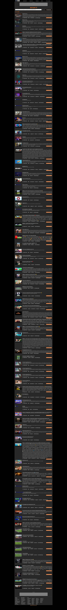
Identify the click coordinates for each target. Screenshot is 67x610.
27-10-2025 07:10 (25, 469)
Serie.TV (36, 206)
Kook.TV (31, 108)
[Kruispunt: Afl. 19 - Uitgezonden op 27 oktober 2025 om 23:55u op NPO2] (18, 16)
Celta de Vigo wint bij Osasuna (26, 547)
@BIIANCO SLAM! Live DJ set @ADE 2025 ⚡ (28, 298)
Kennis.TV (31, 42)
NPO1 (28, 47)
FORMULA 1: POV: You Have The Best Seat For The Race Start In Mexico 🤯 (32, 190)
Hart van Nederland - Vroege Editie (27, 209)
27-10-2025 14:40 (25, 335)
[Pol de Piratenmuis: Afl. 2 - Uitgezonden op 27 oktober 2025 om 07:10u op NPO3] (18, 469)
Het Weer (23, 406)
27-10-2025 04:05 (25, 507)
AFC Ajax (16, 598)
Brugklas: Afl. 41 (24, 203)
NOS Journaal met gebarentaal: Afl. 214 (27, 436)
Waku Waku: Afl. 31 (25, 166)
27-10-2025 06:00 (25, 495)
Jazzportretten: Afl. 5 (25, 311)
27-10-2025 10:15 (25, 415)
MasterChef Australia (25, 105)
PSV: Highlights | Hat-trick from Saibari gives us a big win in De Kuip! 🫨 (32, 585)
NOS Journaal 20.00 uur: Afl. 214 (26, 87)
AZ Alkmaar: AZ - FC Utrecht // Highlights (28, 565)
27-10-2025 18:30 (25, 163)
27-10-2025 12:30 (25, 365)
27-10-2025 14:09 (25, 347)
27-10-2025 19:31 (25, 102)
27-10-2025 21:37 (25, 53)
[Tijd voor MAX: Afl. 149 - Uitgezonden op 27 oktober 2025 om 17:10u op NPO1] (18, 232)
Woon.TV (36, 258)
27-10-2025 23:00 (25, 36)
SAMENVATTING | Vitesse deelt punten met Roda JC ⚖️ (29, 579)
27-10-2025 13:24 (25, 357)
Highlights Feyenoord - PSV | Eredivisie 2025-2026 (29, 235)
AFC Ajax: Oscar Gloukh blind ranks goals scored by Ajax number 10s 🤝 (32, 292)
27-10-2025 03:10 (25, 519)
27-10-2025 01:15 (25, 536)
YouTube (29, 36)
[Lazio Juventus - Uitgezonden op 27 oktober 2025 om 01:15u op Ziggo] (18, 544)
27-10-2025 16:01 (25, 303)
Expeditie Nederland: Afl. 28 (26, 160)
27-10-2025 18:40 (25, 158)
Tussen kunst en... (23, 604)
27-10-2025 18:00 (25, 194)
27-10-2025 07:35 (25, 463)
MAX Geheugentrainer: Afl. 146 (26, 400)
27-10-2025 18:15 (25, 175)
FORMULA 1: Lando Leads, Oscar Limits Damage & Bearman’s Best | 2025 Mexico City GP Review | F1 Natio (36, 338)
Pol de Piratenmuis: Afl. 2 (25, 466)
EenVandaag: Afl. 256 (25, 172)
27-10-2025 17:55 (25, 206)
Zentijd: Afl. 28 (24, 424)
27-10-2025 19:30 (25, 108)
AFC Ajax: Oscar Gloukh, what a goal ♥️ (27, 261)
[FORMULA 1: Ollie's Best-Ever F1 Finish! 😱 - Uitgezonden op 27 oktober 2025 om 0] (18, 562)
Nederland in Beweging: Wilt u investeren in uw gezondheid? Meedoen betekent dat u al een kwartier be (36, 412)
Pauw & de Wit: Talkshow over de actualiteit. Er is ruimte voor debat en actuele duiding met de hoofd (36, 44)
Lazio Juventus (24, 541)
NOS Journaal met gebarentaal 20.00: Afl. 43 (28, 516)
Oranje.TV (37, 601)
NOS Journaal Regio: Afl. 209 (26, 178)
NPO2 (28, 17)
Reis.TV (37, 603)
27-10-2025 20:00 (25, 90)
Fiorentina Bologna (25, 553)
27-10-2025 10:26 (25, 409)
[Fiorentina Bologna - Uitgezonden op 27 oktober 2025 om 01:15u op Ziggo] (18, 556)
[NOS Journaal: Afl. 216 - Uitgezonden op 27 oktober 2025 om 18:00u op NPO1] (18, 200)
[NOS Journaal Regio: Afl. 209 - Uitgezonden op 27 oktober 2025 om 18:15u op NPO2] (18, 181)
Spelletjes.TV (37, 96)
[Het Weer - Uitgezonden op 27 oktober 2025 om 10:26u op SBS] (16, 406)
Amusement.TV (32, 29)
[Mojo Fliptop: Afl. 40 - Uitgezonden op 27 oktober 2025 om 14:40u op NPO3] (18, 335)
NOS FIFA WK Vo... (23, 603)
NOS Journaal (23, 598)
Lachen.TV (33, 601)
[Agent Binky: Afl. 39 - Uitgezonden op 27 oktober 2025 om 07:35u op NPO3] (18, 463)
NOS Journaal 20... (23, 602)
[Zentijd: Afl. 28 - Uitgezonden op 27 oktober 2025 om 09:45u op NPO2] (18, 427)
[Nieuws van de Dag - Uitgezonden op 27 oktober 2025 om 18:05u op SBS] (18, 184)
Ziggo (29, 288)
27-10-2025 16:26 (25, 295)
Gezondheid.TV (32, 397)
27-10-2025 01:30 (25, 530)
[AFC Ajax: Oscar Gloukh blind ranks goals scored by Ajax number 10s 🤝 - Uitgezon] (18, 295)
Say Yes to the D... (17, 599)
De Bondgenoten (24, 99)
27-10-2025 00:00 (25, 583)
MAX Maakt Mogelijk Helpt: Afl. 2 (26, 362)
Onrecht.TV (35, 42)
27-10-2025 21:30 (25, 60)
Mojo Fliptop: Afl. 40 (25, 332)
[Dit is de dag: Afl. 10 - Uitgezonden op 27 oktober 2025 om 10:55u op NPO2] (18, 397)
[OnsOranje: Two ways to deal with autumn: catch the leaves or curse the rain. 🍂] (18, 389)
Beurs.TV (32, 158)
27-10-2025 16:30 (25, 272)
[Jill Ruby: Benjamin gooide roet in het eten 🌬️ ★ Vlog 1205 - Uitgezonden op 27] (18, 475)
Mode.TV (37, 324)
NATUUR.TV (33, 8)
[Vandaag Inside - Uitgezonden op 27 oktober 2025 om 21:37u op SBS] (17, 50)
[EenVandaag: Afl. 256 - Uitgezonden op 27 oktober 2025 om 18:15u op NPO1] (18, 175)
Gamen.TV (37, 221)
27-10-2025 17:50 (25, 212)
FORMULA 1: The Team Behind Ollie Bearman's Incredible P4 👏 (31, 326)
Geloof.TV (31, 353)
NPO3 (28, 84)
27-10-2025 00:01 (25, 570)
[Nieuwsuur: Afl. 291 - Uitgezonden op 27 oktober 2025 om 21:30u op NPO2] (18, 59)
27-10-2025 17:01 (25, 244)
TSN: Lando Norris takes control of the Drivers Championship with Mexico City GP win (34, 510)
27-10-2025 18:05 (25, 187)
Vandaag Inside (24, 50)
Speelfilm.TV (41, 598)
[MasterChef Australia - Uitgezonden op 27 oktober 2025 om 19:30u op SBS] (18, 105)
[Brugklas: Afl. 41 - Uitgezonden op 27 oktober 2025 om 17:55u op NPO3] (18, 206)
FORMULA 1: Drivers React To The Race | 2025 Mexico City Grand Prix (31, 522)
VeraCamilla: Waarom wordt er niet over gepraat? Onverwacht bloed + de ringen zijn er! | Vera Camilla (36, 319)
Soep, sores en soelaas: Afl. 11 (26, 280)
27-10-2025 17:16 (25, 226)
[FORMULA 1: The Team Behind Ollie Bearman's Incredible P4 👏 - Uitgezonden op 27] (18, 329)
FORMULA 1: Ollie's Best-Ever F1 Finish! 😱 (28, 559)
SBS (28, 29)
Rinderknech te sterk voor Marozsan (27, 286)
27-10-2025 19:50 (25, 96)
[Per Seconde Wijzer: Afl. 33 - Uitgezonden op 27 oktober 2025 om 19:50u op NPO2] (18, 96)
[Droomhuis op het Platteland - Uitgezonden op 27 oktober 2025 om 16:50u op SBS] (18, 258)
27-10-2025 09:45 (25, 427)
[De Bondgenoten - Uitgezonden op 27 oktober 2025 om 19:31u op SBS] (17, 99)
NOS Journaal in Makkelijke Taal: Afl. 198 (28, 249)
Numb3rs (16, 603)
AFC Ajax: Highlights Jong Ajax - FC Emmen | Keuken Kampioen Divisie (31, 478)
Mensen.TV (36, 53)
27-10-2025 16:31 (25, 264)
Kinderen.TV (32, 335)
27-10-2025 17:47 (25, 221)
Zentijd (22, 601)
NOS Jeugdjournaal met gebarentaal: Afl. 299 (28, 504)
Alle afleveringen (37, 17)
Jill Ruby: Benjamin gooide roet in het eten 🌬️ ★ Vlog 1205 (30, 472)
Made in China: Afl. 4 (25, 62)
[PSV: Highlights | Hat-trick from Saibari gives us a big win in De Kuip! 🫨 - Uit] (18, 588)
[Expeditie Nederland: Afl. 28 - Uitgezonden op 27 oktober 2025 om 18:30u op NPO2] (18, 163)
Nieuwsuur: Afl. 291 (25, 56)
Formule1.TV (33, 36)
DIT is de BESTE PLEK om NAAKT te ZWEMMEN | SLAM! (29, 243)
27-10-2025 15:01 (25, 324)
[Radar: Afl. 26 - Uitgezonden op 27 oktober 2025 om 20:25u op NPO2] (18, 78)
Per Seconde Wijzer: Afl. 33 (26, 93)
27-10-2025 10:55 (25, 397)
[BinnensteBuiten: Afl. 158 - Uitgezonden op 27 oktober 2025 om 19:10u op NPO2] (18, 114)
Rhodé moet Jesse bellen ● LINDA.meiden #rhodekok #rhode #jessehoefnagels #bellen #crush (35, 418)
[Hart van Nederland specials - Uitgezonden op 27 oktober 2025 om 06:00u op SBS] (19, 492)
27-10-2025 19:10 (25, 115)
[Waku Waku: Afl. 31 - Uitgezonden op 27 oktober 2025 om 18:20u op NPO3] (18, 169)
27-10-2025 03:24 (25, 513)
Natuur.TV (36, 169)
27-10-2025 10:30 (25, 403)
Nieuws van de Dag (25, 184)
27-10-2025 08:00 (25, 458)
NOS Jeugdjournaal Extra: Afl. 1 (26, 498)
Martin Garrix (16, 604)
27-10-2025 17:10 (25, 232)
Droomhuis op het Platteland (26, 255)
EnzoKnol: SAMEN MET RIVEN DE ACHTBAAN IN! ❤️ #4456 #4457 (31, 215)
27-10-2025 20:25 (25, 78)
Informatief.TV (32, 17)
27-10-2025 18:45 (25, 146)
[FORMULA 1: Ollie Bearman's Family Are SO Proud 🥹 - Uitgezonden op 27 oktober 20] (18, 277)
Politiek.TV (39, 42)
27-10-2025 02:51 (25, 526)
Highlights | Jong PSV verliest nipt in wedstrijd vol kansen (30, 223)
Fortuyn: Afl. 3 (24, 38)
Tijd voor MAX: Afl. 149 (25, 229)
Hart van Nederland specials (27, 492)
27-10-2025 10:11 (25, 421)
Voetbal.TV (32, 226)
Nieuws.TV (36, 29)
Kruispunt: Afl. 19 (24, 13)
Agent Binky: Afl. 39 (25, 460)
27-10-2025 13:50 (25, 353)
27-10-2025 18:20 (25, 169)
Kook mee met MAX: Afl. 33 (26, 380)
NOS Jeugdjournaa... (17, 601)
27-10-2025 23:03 (25, 29)
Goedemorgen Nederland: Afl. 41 (26, 430)
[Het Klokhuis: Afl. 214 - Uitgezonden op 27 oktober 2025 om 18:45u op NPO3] (18, 146)
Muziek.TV (32, 128)
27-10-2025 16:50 (25, 258)
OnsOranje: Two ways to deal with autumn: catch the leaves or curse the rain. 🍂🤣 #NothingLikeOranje (36, 386)
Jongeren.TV (32, 206)
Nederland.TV (37, 599)
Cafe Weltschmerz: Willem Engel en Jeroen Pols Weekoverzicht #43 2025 (32, 149)
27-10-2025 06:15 (25, 489)
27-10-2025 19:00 (25, 128)
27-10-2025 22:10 (25, 47)
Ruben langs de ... (23, 599)
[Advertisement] (33, 4)
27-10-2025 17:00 (25, 252)
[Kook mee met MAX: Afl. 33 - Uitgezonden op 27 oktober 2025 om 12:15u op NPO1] (18, 383)
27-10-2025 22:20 (25, 42)
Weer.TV (31, 409)
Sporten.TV (32, 288)
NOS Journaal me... (17, 602)
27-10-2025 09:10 (25, 433)
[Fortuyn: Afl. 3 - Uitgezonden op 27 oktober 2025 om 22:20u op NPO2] (18, 41)
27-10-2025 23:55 (25, 17)
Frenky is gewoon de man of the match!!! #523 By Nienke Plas (31, 305)
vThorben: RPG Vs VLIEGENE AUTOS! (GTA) (27, 267)
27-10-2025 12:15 (25, 383)
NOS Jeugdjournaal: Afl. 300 (26, 130)
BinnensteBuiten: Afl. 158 (25, 111)
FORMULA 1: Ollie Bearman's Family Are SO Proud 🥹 (29, 274)
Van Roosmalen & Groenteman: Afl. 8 (27, 81)
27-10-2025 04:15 (25, 499)
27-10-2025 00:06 (25, 562)
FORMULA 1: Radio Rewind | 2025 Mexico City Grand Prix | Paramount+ (31, 32)
